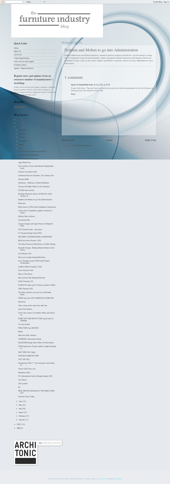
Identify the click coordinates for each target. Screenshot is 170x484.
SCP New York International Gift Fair (32, 151)
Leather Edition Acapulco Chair (30, 267)
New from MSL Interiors (27, 335)
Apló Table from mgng (26, 352)
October (22, 137)
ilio (19, 387)
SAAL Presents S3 (25, 281)
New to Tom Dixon (25, 274)
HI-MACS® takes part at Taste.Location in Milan (36, 285)
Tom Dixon (22, 380)
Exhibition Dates (20, 65)
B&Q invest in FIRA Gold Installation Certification (37, 207)
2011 (19, 127)
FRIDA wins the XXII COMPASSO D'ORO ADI (36, 298)
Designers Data (24, 373)
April (21, 409)
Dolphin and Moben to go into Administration (35, 200)
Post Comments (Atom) (82, 145)
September (23, 141)
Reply (73, 94)
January (22, 420)
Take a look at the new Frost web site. (33, 306)
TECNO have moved (26, 190)
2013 (19, 120)
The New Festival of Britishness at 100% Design (37, 244)
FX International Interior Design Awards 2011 (35, 376)
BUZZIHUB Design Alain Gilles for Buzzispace (36, 343)
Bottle (20, 332)
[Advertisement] (62, 435)
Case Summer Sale (25, 270)
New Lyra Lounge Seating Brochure (31, 257)
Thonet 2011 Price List (26, 369)
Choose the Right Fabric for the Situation (34, 187)
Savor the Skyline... (25, 309)
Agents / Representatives (23, 68)
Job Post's (18, 55)
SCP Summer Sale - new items (30, 230)
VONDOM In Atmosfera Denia (29, 339)
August (22, 145)
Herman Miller (23, 179)
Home (109, 140)
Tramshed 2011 (24, 220)
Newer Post (68, 140)
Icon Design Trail (24, 254)
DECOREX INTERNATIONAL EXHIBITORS (35, 237)
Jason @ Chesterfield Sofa (82, 85)
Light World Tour (24, 163)
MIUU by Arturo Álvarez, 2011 (29, 241)
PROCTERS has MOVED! (28, 328)
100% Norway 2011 (25, 289)
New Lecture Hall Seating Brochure (31, 278)
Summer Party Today (26, 397)
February (22, 416)
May (21, 405)
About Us (17, 51)
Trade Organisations (21, 58)
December (23, 130)
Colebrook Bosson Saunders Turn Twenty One (36, 176)
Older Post (150, 140)
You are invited (24, 324)
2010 (19, 424)
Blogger (119, 479)
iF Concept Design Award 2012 (30, 233)
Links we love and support (24, 61)
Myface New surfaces (26, 216)
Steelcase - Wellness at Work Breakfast (33, 183)
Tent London (23, 384)
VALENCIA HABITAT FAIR (28, 356)
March (21, 412)
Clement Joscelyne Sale (27, 172)
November (23, 134)
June (21, 401)
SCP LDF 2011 (24, 359)
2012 (19, 123)
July (20, 148)
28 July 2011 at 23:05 (102, 85)
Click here (141, 61)
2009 (19, 428)
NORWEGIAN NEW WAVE (28, 155)
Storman (102, 479)
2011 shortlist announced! (28, 159)
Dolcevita (21, 203)
